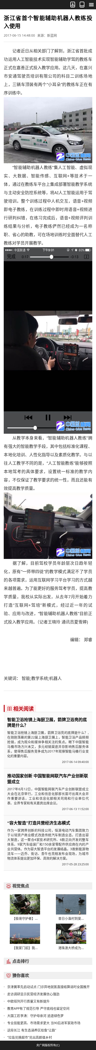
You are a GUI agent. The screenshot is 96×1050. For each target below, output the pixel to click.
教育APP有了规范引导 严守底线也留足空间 (38, 1008)
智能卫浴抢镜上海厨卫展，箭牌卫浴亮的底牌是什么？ (47, 722)
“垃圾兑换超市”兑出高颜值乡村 (29, 1037)
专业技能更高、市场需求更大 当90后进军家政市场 (43, 1023)
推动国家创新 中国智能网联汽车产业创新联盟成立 (47, 778)
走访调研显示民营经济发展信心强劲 (33, 994)
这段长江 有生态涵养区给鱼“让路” (31, 1030)
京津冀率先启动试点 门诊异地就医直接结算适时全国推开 (48, 986)
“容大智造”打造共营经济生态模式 (38, 823)
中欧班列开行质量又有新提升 (28, 1001)
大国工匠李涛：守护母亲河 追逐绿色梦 (35, 1015)
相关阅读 (20, 708)
